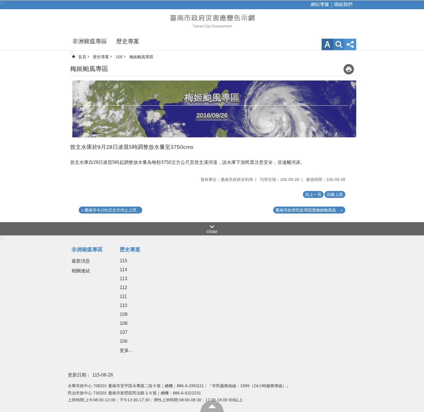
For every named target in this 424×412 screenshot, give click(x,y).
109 (123, 314)
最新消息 (81, 261)
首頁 (82, 57)
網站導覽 (320, 4)
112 (123, 287)
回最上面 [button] (335, 194)
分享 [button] (350, 44)
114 (123, 269)
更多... (126, 350)
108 (123, 323)
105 (119, 57)
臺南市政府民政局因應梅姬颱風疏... (307, 210)
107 (123, 332)
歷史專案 (127, 41)
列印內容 (349, 69)
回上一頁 (313, 194)
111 (123, 296)
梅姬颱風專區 (141, 57)
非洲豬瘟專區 (89, 41)
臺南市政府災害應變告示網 (212, 20)
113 (123, 278)
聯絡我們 (343, 4)
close (212, 231)
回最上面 (212, 406)
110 (123, 305)
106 (123, 341)
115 (123, 260)
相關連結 (81, 270)
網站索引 (339, 44)
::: (1, 2)
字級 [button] (327, 44)
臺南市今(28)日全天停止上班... (112, 210)
